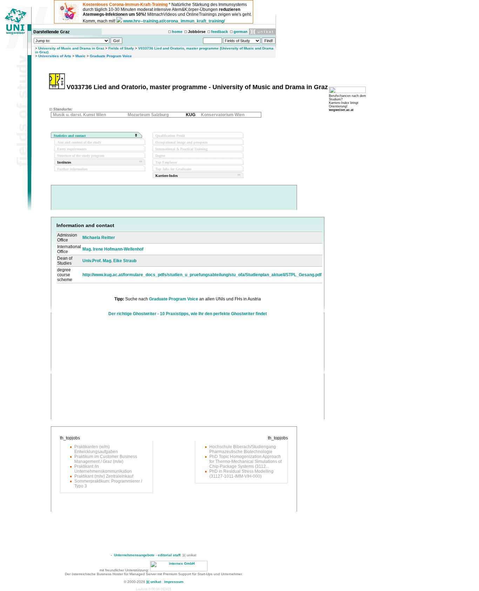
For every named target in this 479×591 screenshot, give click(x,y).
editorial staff (169, 555)
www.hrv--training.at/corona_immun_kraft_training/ (174, 21)
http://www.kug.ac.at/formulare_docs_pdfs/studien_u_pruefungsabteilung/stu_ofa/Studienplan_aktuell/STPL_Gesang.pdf (202, 274)
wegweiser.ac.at (341, 110)
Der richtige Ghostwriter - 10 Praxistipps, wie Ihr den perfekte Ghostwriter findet (187, 313)
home (177, 31)
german (241, 31)
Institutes (64, 162)
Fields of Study (121, 48)
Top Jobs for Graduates (173, 169)
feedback (219, 31)
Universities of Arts (54, 56)
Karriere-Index (166, 176)
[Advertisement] (115, 370)
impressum (173, 582)
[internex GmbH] (179, 570)
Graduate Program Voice (111, 56)
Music (80, 56)
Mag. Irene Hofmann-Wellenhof (112, 249)
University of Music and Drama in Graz (71, 48)
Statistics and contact (70, 136)
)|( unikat (153, 582)
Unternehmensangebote (134, 555)
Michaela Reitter (98, 237)
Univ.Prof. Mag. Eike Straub (109, 260)
